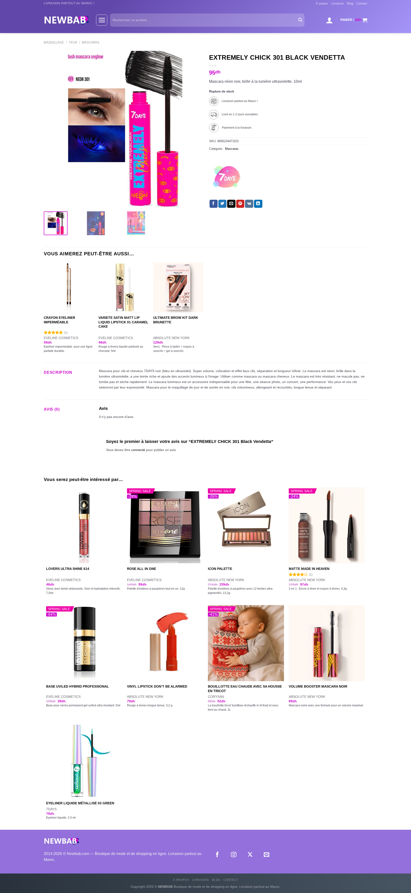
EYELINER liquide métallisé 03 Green (80, 803)
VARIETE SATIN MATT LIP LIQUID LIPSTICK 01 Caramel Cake (123, 322)
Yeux (73, 42)
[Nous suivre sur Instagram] (233, 855)
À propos (322, 3)
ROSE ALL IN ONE (141, 569)
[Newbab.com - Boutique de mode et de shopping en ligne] (66, 20)
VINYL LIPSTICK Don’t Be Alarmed (157, 686)
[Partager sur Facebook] (214, 204)
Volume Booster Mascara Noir (318, 686)
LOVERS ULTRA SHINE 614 (67, 569)
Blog (350, 3)
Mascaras (90, 42)
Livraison (337, 3)
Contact (362, 3)
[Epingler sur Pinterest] (240, 204)
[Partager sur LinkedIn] (258, 204)
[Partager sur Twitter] (222, 204)
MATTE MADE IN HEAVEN (309, 569)
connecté (138, 450)
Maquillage (54, 42)
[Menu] (102, 20)
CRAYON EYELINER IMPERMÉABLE (59, 320)
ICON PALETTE (220, 569)
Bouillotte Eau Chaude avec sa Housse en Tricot (245, 688)
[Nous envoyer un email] (266, 855)
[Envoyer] (300, 20)
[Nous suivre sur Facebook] (217, 855)
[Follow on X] (250, 855)
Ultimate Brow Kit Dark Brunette (175, 320)
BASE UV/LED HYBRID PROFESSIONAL (77, 686)
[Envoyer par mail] (231, 204)
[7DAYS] (227, 177)
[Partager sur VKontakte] (249, 204)
